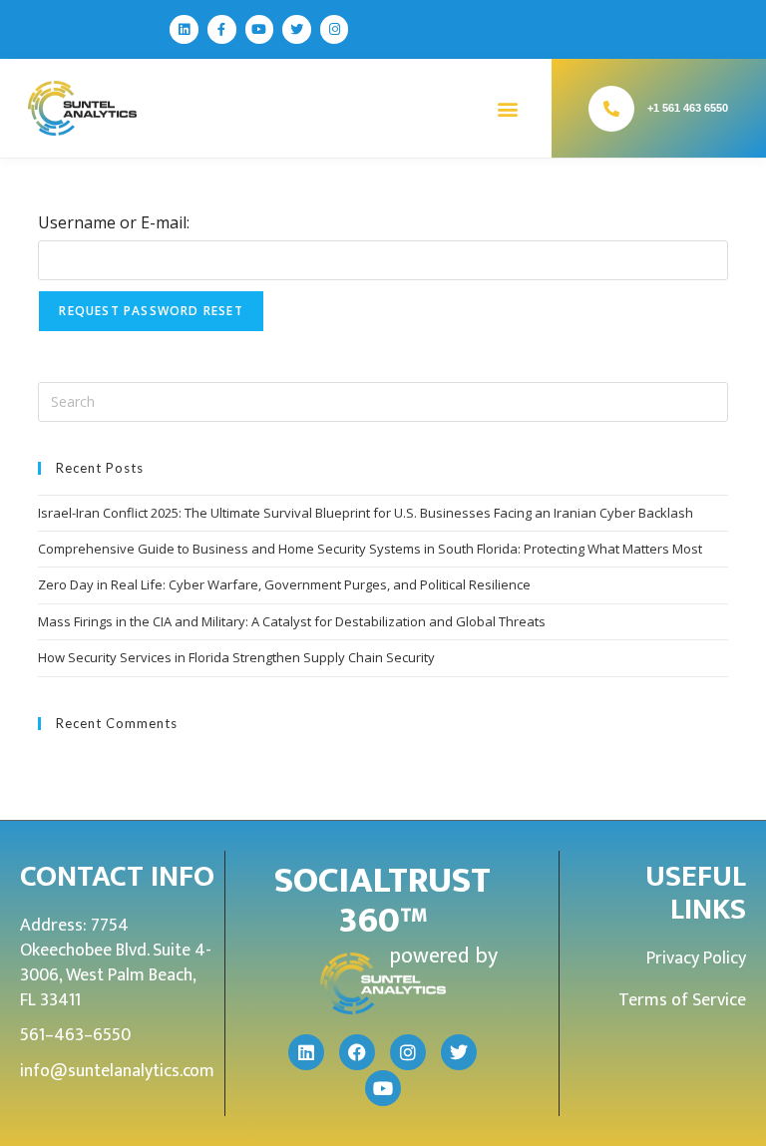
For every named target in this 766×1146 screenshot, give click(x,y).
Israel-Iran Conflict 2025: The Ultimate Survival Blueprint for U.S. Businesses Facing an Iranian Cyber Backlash (365, 513)
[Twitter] (296, 29)
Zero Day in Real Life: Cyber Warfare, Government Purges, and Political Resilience (284, 584)
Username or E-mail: (114, 222)
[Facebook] (357, 1052)
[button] (507, 108)
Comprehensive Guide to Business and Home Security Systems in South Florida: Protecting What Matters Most (370, 549)
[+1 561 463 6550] (611, 109)
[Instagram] (334, 29)
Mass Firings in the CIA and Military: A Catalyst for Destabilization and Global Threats (292, 621)
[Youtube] (259, 29)
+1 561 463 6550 (687, 108)
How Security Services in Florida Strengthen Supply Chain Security (236, 657)
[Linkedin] (184, 29)
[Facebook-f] (221, 29)
